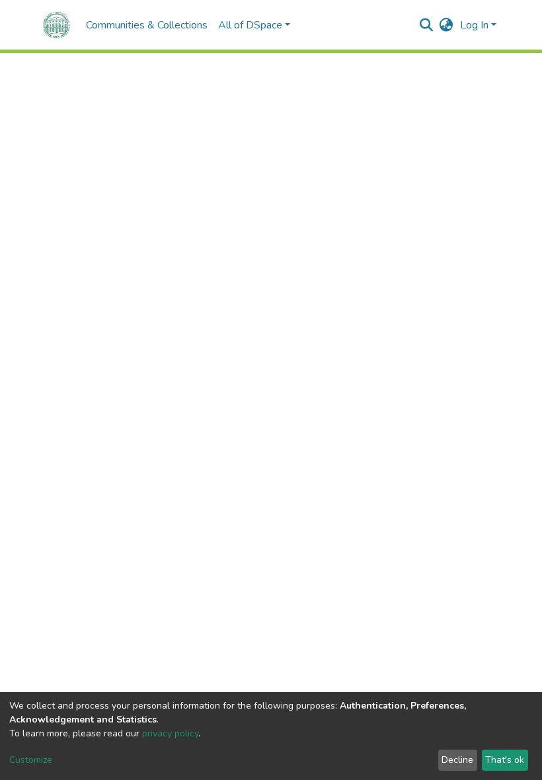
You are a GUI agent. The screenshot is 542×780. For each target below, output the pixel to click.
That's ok (504, 760)
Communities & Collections (147, 25)
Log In (474, 25)
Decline (457, 760)
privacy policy (170, 733)
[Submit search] (427, 25)
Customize (30, 760)
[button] (446, 25)
